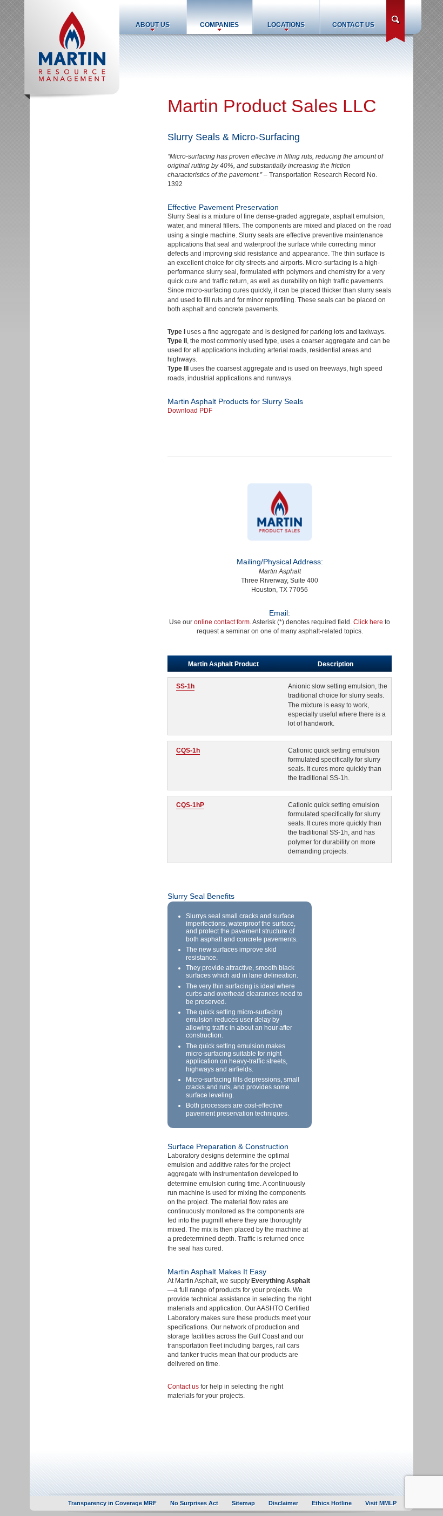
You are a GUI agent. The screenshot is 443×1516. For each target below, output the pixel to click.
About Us (153, 25)
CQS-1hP (190, 805)
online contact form (222, 622)
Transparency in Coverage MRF (112, 1503)
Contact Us (353, 25)
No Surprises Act (194, 1503)
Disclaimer (283, 1503)
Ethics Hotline (332, 1503)
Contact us (183, 1386)
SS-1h (185, 686)
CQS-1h (188, 750)
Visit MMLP (381, 1503)
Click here (368, 622)
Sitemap (243, 1503)
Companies (219, 25)
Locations (286, 25)
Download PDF (189, 410)
